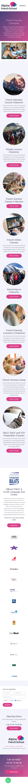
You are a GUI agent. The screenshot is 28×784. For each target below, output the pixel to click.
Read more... (14, 525)
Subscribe (7, 705)
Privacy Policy (19, 746)
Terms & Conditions (10, 746)
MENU (22, 6)
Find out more (14, 115)
